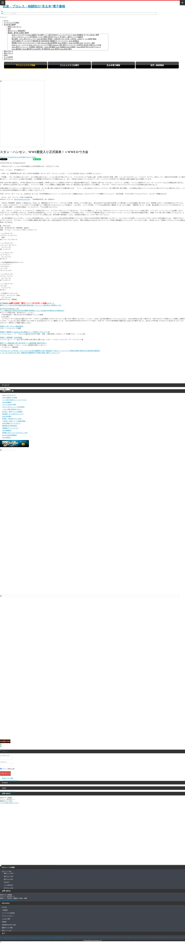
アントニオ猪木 (127, 937)
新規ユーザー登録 (7, 778)
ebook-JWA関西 (74, 43)
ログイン (5, 751)
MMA (6, 55)
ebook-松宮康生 (42, 39)
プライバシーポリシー (7, 916)
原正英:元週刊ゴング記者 (92, 45)
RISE (77, 937)
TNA (97, 937)
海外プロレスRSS (8, 879)
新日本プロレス (49, 939)
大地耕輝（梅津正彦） (36, 47)
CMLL (11, 937)
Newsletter (4, 907)
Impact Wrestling (25, 937)
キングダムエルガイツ (137, 937)
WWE (34, 157)
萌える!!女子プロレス (93, 47)
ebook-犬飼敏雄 (60, 47)
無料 (9, 29)
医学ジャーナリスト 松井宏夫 (73, 45)
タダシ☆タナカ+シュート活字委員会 (24, 37)
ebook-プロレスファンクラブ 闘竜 (40, 45)
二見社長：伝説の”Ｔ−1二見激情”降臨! (83, 39)
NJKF (48, 937)
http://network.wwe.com (22, 199)
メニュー (3, 17)
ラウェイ (2, 939)
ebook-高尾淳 (55, 49)
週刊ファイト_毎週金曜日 (16, 31)
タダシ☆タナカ (167, 937)
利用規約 (4, 921)
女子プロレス (8, 59)
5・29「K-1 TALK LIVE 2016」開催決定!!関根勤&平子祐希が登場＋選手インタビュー (29, 353)
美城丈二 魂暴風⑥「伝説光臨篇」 (12, 337)
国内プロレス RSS (8, 876)
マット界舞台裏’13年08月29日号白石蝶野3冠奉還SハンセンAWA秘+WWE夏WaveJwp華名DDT (32, 310)
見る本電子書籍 (9, 24)
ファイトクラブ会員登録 (8, 913)
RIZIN (80, 937)
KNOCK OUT (32, 937)
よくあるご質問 (6, 919)
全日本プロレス (14, 939)
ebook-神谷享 (81, 47)
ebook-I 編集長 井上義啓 (35, 35)
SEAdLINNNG (86, 937)
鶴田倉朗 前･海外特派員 (40, 41)
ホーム (6, 20)
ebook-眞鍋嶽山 (74, 41)
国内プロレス (8, 51)
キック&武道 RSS (8, 885)
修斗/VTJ (7, 939)
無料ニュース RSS (8, 873)
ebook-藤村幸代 (27, 49)
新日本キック (41, 939)
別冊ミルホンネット (15, 26)
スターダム (146, 937)
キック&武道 (8, 57)
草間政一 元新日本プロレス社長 (58, 39)
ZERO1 (113, 937)
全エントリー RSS (6, 871)
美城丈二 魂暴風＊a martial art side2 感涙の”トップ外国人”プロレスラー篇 (25, 332)
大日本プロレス (28, 939)
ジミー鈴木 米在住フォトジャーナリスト (58, 35)
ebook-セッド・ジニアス (20, 45)
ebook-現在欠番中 (66, 49)
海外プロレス (8, 53)
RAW (70, 937)
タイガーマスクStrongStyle (156, 937)
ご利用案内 (5, 910)
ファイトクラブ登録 (26, 65)
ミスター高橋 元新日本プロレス (49, 37)
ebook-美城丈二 (63, 43)
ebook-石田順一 (71, 47)
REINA (74, 937)
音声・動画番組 (157, 65)
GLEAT (18, 937)
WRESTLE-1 (105, 937)
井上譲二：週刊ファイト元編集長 (71, 37)
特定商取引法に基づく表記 (9, 924)
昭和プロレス (57, 939)
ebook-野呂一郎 (38, 49)
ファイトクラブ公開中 (11, 22)
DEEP (14, 937)
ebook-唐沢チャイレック (20, 47)
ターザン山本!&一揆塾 (91, 35)
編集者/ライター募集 (7, 927)
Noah (51, 937)
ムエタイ (182, 937)
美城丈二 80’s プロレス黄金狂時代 (11, 326)
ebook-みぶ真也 (57, 45)
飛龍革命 (47, 49)
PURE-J (67, 937)
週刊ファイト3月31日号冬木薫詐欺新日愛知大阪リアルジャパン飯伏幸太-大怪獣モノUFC (30, 305)
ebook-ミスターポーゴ (19, 35)
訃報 (68, 939)
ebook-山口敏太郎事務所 (49, 43)
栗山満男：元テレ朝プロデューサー (24, 39)
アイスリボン (119, 937)
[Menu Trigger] (2, 2)
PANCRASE (61, 937)
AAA (1, 937)
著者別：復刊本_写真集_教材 (18, 33)
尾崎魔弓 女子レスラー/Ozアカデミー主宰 (26, 43)
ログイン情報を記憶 (8, 769)
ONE (57, 937)
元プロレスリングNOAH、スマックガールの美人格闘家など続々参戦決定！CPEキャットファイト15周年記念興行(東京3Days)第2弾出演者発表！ (51, 351)
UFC (100, 937)
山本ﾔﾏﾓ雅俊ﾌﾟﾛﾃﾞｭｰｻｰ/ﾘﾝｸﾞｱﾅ (22, 41)
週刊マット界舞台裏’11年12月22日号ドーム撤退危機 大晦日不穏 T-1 (23, 343)
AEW (4, 937)
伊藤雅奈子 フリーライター (58, 41)
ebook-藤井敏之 (17, 49)
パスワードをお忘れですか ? (10, 780)
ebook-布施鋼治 (78, 35)
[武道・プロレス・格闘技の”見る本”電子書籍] (33, 6)
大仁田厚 (20, 939)
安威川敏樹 (35, 939)
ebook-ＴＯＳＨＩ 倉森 (87, 43)
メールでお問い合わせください (9, 803)
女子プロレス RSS (8, 888)
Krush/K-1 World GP (41, 937)
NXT (54, 937)
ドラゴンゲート (176, 937)
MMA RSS (6, 882)
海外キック (64, 939)
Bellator (8, 937)
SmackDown (93, 937)
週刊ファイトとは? (7, 930)
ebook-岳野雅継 (49, 47)
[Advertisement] (92, 75)
